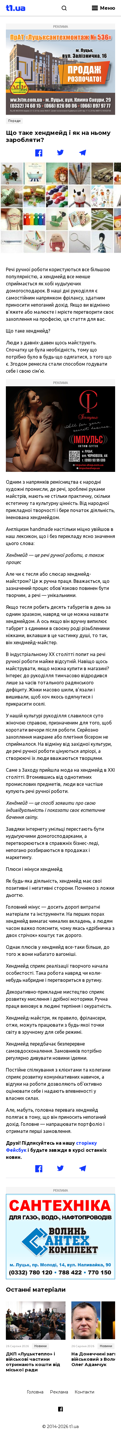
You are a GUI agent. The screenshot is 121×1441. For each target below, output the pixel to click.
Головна (35, 1392)
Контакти (84, 1392)
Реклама (59, 1392)
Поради (14, 120)
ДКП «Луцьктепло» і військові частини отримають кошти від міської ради (33, 1362)
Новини (40, 1346)
